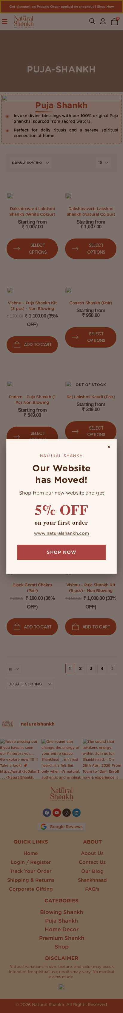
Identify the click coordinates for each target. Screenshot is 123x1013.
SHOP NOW (61, 552)
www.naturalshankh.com (61, 533)
